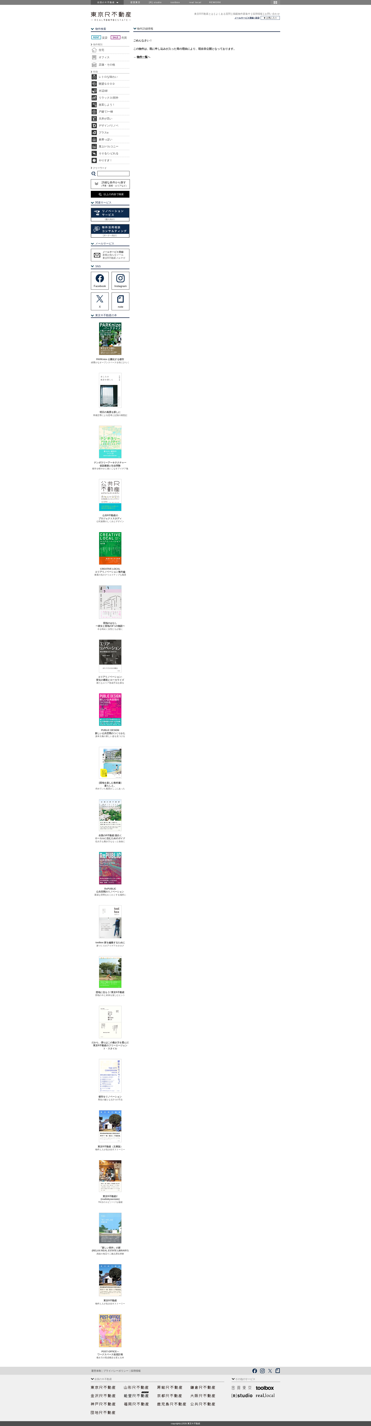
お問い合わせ (272, 13)
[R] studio (155, 2)
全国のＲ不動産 (106, 2)
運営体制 (96, 1370)
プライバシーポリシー (115, 1370)
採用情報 (258, 13)
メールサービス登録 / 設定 (247, 18)
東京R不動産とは (204, 13)
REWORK (215, 2)
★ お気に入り (270, 18)
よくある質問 (223, 13)
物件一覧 (142, 56)
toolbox (175, 2)
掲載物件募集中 (241, 13)
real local (195, 2)
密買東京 (135, 2)
